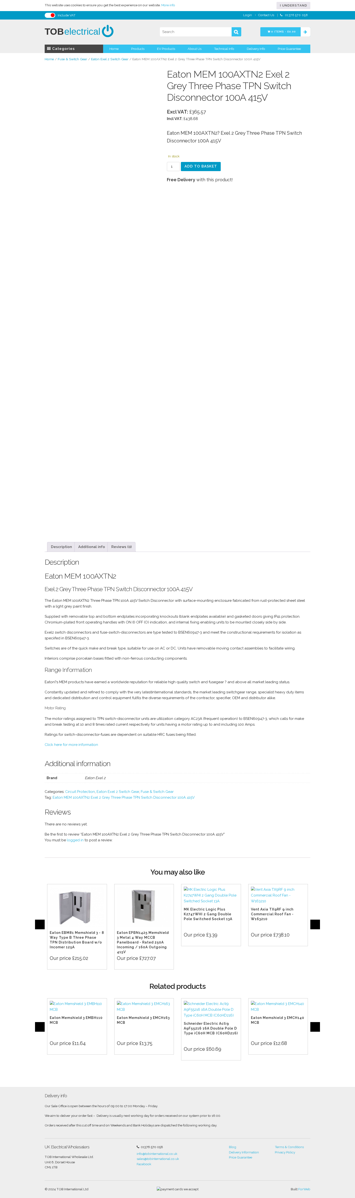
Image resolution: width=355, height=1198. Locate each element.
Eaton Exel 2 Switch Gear (109, 59)
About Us (194, 49)
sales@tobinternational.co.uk (158, 1159)
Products (137, 49)
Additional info (91, 547)
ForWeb (304, 1189)
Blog (232, 1147)
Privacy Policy (285, 1152)
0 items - (283, 31)
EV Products (166, 49)
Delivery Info (256, 49)
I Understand (293, 5)
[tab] (61, 547)
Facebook (144, 1164)
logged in (75, 840)
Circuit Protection (80, 792)
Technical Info (224, 49)
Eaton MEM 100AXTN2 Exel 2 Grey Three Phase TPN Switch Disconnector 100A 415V (124, 797)
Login (247, 15)
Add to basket (201, 166)
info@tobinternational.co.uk (157, 1154)
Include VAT (67, 15)
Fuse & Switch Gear (72, 59)
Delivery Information (244, 1152)
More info (168, 5)
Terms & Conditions (289, 1147)
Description (61, 547)
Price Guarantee (289, 49)
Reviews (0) (121, 547)
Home (114, 49)
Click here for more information (71, 745)
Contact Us (266, 15)
